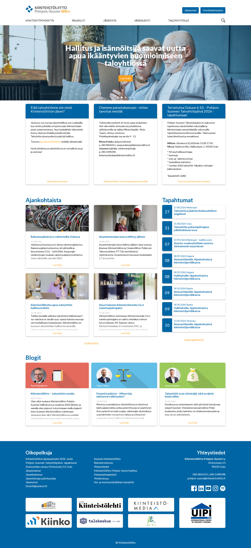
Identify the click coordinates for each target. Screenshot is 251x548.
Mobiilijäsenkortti (36, 486)
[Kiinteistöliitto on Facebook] (194, 488)
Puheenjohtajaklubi (105, 474)
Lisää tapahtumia (194, 339)
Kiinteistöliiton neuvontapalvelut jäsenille (125, 181)
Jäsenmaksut (33, 470)
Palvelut (78, 20)
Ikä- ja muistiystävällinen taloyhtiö (114, 482)
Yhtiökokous (101, 478)
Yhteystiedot (101, 466)
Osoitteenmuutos (213, 10)
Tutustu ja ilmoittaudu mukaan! (194, 181)
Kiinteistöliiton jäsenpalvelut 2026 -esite (49, 458)
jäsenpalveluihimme (50, 141)
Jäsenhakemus (34, 474)
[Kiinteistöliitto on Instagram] (215, 488)
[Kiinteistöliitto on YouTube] (208, 488)
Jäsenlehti (142, 20)
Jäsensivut (190, 10)
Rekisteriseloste (103, 462)
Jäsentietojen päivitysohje (41, 478)
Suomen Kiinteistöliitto (107, 458)
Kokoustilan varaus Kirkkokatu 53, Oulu (49, 466)
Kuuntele (125, 73)
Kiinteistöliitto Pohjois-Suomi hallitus (115, 470)
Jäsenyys (109, 20)
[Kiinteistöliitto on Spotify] (222, 488)
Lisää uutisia (91, 343)
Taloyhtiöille (178, 20)
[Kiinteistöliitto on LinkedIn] (201, 488)
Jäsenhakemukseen (57, 181)
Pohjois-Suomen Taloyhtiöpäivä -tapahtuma (51, 462)
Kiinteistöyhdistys (40, 20)
